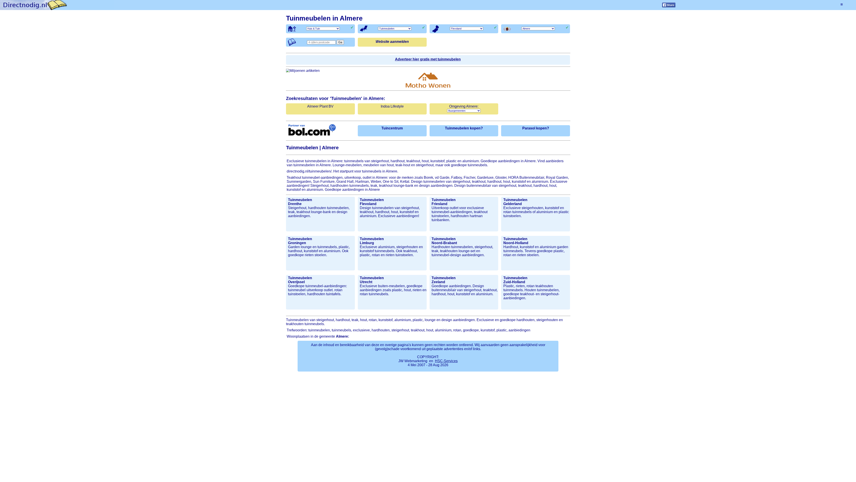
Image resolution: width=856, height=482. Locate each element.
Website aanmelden (392, 42)
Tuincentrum (392, 128)
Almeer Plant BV (320, 106)
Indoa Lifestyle (392, 106)
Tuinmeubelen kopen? (464, 128)
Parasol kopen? (535, 128)
